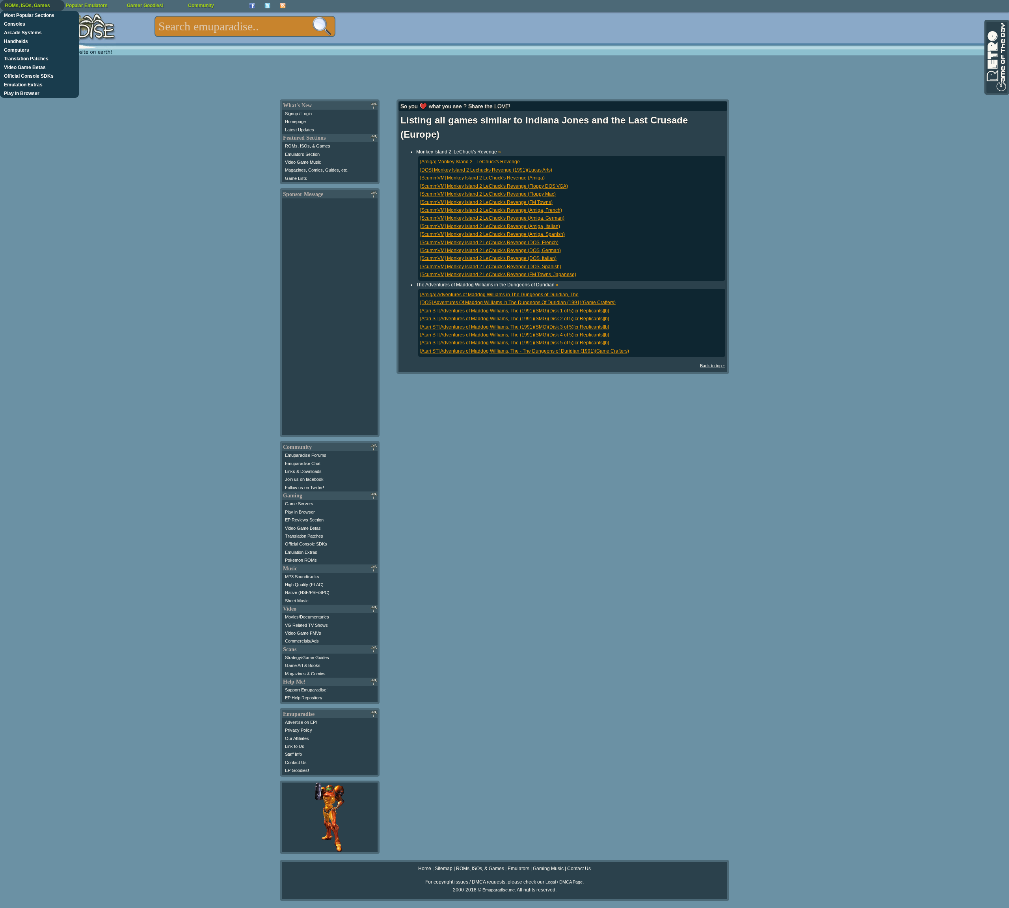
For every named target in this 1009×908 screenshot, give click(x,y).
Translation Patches (26, 59)
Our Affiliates (297, 738)
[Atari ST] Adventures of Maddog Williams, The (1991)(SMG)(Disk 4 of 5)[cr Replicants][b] (514, 335)
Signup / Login (298, 113)
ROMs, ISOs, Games (27, 5)
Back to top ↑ (712, 365)
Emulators (518, 868)
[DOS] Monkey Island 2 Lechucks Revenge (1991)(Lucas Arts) (486, 170)
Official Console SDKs (29, 76)
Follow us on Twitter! (304, 487)
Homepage (295, 121)
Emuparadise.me (498, 889)
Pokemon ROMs (301, 560)
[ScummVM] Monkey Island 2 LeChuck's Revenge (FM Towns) (486, 202)
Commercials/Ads (302, 641)
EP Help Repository (303, 697)
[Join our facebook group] (252, 5)
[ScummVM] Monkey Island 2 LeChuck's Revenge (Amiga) (482, 178)
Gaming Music (548, 868)
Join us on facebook (304, 479)
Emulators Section (302, 154)
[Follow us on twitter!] (267, 5)
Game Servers (299, 503)
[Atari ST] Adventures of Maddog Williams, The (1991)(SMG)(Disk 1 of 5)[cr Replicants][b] (514, 311)
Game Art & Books (302, 665)
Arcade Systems (23, 32)
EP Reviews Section (304, 520)
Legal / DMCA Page (564, 882)
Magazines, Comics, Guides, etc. (316, 170)
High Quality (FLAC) (304, 584)
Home (424, 868)
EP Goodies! (297, 770)
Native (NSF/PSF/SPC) (307, 592)
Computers (16, 50)
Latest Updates (299, 129)
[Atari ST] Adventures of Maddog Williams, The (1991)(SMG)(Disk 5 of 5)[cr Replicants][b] (514, 343)
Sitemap (443, 868)
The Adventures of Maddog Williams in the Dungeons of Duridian (487, 285)
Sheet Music (297, 600)
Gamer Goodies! (145, 5)
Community (201, 5)
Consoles (14, 24)
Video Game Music (303, 162)
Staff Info (293, 754)
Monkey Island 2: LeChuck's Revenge (458, 152)
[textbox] (245, 26)
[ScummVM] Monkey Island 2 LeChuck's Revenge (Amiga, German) (492, 218)
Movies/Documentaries (307, 617)
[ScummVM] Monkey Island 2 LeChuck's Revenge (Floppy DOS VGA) (494, 186)
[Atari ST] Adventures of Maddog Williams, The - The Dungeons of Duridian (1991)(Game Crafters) (524, 351)
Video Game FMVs (303, 633)
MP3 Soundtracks (302, 576)
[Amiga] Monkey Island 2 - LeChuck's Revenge (470, 161)
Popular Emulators (87, 5)
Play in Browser (21, 93)
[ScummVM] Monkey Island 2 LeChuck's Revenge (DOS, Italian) (488, 258)
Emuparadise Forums (305, 455)
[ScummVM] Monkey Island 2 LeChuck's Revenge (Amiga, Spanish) (492, 234)
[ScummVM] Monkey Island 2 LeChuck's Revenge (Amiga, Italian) (490, 226)
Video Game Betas (25, 67)
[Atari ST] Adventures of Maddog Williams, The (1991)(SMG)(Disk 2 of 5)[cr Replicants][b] (514, 318)
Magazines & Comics (305, 673)
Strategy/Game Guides (307, 657)
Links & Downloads (303, 471)
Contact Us (296, 762)
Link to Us (294, 746)
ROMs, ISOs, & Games (307, 146)
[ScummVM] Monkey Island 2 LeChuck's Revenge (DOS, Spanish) (490, 266)
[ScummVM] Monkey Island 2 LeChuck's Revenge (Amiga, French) (491, 210)
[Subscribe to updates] (282, 5)
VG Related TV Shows (306, 625)
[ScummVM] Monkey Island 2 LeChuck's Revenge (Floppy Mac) (488, 194)
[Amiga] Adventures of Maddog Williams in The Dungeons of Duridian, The (499, 294)
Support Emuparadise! (306, 690)
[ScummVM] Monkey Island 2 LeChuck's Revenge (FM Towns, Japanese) (498, 274)
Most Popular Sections (29, 15)
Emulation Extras (23, 85)
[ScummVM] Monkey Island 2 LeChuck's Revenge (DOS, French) (489, 242)
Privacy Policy (298, 730)
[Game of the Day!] (996, 57)
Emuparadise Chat (302, 463)
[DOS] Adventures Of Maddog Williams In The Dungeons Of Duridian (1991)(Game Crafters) (518, 302)
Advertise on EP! (301, 722)
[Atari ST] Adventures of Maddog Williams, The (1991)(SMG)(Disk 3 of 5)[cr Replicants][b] (514, 327)
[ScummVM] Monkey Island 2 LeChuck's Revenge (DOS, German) (490, 250)
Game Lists (296, 178)
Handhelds (16, 41)
